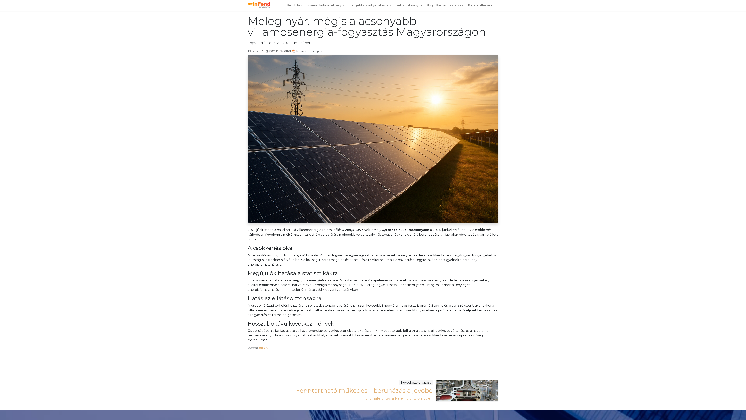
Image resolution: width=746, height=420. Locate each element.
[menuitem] (294, 5)
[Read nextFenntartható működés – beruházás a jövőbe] (467, 390)
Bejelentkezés (480, 5)
